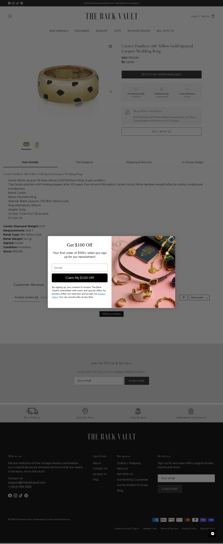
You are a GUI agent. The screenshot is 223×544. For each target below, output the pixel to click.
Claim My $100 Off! (79, 278)
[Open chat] (212, 533)
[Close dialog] (171, 239)
